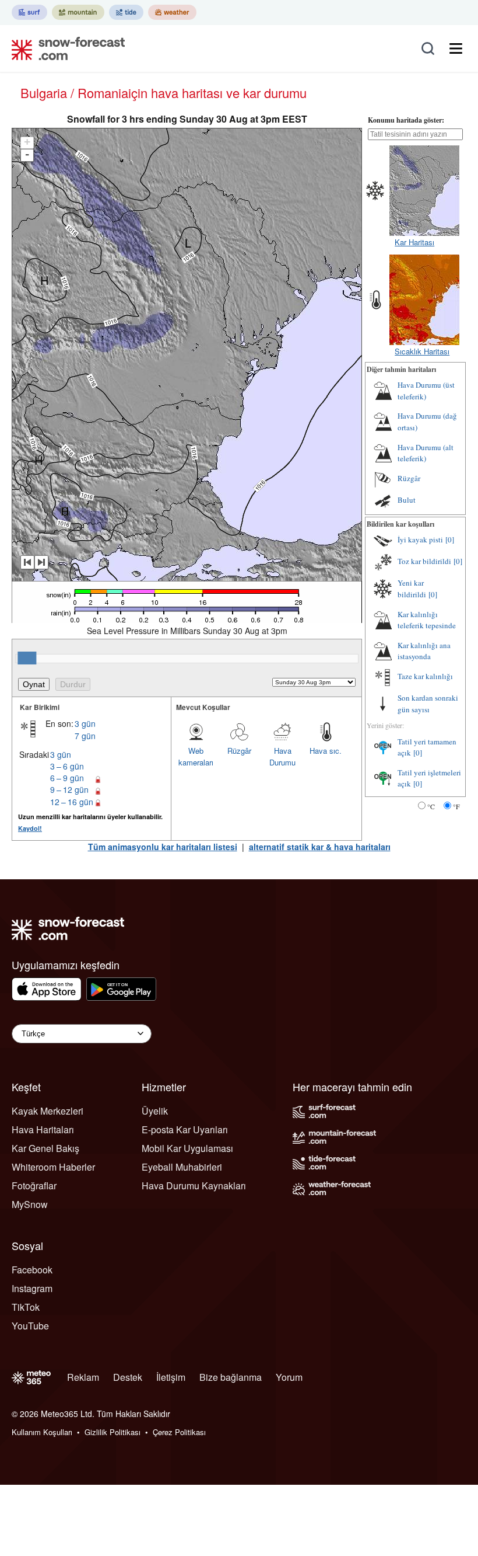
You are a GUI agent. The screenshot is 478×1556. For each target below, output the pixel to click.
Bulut (407, 500)
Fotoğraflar (34, 1185)
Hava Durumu (282, 756)
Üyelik (155, 1111)
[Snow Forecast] (65, 48)
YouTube (30, 1325)
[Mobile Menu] (455, 48)
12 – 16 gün (71, 801)
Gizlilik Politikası (112, 1431)
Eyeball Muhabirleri (182, 1167)
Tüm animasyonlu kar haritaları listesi (162, 846)
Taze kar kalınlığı (425, 676)
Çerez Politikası (179, 1431)
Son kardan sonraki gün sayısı (428, 703)
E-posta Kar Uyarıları (185, 1129)
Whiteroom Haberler (53, 1167)
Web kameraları (195, 756)
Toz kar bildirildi (424, 561)
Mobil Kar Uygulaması (187, 1148)
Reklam (83, 1377)
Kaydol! (30, 828)
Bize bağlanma (230, 1377)
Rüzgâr (239, 750)
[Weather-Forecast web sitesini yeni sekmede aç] (172, 12)
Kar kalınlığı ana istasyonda (424, 651)
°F (456, 806)
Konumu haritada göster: (406, 120)
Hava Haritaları (43, 1129)
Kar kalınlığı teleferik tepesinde (427, 620)
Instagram (32, 1288)
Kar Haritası (414, 242)
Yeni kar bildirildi (412, 588)
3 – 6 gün (67, 766)
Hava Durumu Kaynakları (194, 1185)
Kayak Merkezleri (47, 1111)
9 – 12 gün (69, 789)
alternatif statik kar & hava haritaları (320, 846)
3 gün (85, 723)
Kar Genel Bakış (45, 1148)
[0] (449, 539)
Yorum (289, 1377)
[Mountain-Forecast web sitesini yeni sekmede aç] (78, 12)
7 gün (85, 736)
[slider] (26, 658)
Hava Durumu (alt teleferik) (426, 453)
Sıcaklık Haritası (422, 351)
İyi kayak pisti (420, 539)
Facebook (32, 1269)
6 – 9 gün (67, 778)
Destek (127, 1377)
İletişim (170, 1377)
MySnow (30, 1204)
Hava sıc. (326, 750)
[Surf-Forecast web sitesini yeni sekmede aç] (29, 12)
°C (431, 806)
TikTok (26, 1307)
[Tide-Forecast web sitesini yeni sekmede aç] (126, 12)
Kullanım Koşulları (42, 1431)
